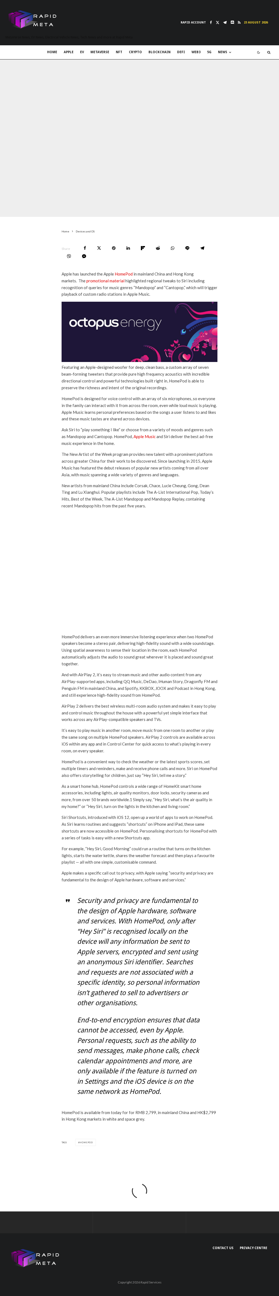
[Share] (85, 248)
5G (209, 52)
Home (52, 52)
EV (82, 52)
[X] (217, 22)
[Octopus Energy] (140, 360)
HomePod (124, 273)
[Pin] (114, 248)
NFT (119, 52)
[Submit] (158, 248)
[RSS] (239, 22)
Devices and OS (54, 213)
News (222, 52)
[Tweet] (99, 248)
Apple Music (145, 436)
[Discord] (232, 22)
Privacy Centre (253, 1248)
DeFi (181, 52)
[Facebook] (211, 22)
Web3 (196, 52)
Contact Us (223, 1248)
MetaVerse (99, 52)
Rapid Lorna (26, 213)
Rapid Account (193, 22)
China (77, 213)
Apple (69, 52)
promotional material (105, 280)
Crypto (135, 52)
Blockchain (159, 52)
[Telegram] (225, 22)
